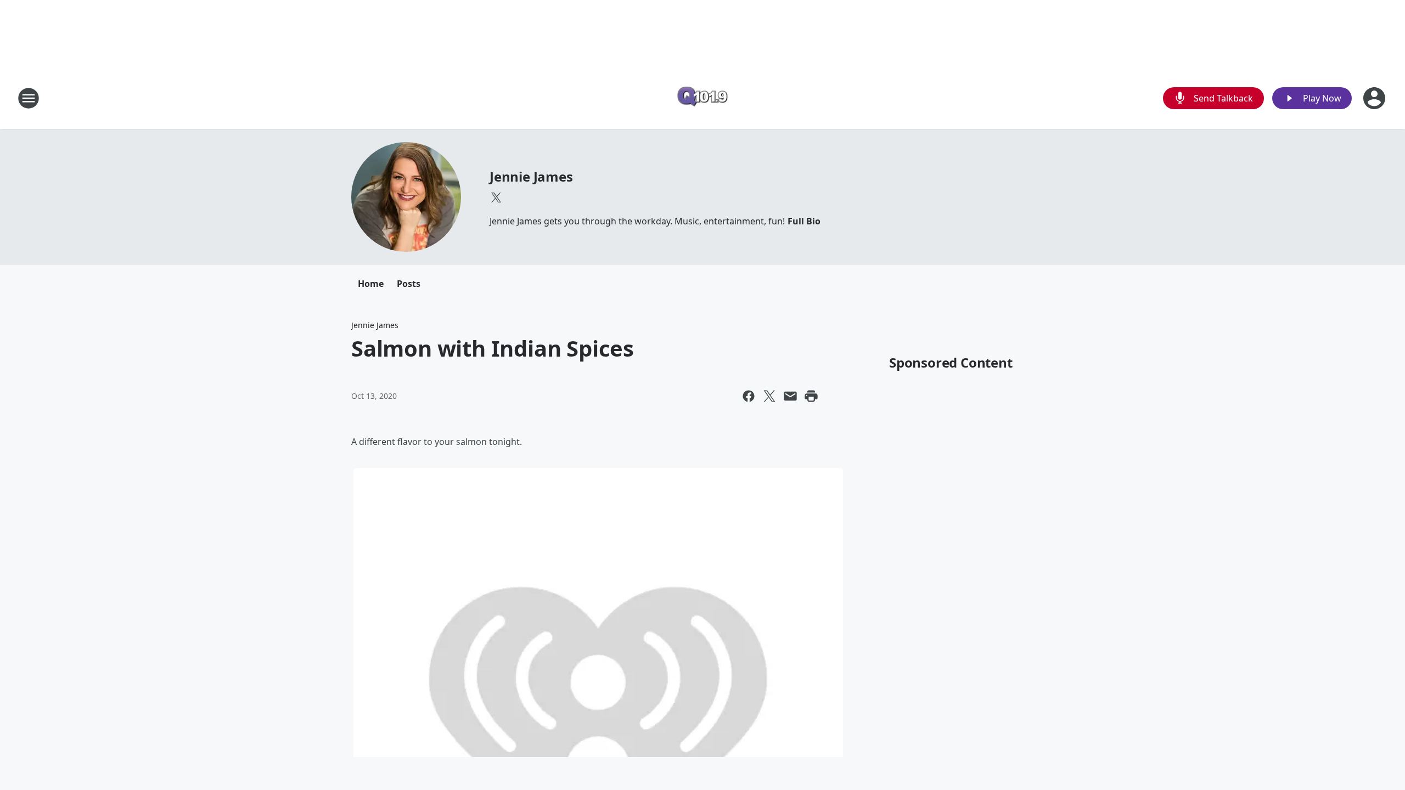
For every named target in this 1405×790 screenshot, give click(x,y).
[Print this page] (811, 396)
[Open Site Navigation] (29, 98)
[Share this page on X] (769, 396)
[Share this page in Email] (790, 396)
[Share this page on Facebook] (748, 396)
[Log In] (1375, 98)
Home (371, 284)
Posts (408, 284)
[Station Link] (702, 98)
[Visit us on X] (496, 197)
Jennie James (531, 176)
